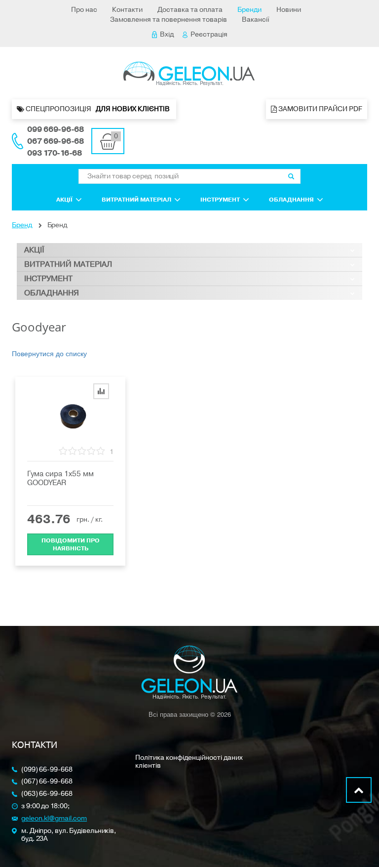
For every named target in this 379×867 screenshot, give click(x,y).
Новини (288, 9)
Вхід (167, 34)
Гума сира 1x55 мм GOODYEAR (60, 478)
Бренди (249, 9)
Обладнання (291, 200)
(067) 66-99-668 (47, 782)
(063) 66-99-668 (47, 794)
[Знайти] (291, 176)
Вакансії (255, 19)
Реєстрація (208, 34)
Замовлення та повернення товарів (168, 19)
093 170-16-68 (54, 153)
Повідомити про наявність (70, 544)
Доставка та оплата (190, 9)
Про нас (84, 9)
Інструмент (220, 200)
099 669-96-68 (55, 129)
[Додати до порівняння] (101, 391)
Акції (64, 200)
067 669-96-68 (55, 141)
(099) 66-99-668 (47, 770)
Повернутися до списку (49, 353)
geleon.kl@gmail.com (54, 819)
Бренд (22, 225)
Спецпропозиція (97, 109)
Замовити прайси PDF (319, 109)
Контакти (127, 9)
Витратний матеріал (136, 200)
